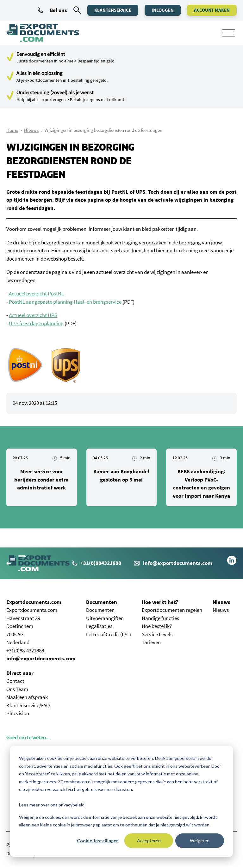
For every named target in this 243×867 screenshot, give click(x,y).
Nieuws (31, 130)
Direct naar (20, 673)
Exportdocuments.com (33, 601)
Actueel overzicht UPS (33, 315)
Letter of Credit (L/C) (108, 634)
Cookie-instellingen (98, 840)
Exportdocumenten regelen (172, 609)
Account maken (212, 10)
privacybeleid (71, 804)
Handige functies (160, 618)
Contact (15, 680)
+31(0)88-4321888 (25, 650)
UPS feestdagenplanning (36, 323)
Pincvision (17, 713)
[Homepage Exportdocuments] (42, 33)
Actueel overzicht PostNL (36, 293)
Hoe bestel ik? (157, 626)
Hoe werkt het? (160, 601)
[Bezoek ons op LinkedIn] (232, 563)
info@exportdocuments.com (177, 563)
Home (12, 130)
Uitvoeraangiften (105, 618)
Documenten (101, 601)
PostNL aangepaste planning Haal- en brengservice (65, 301)
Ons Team (17, 689)
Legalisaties (99, 626)
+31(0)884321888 (100, 563)
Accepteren (149, 840)
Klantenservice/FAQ (28, 705)
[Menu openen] (229, 33)
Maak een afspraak (27, 697)
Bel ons (58, 10)
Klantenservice (112, 10)
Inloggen (163, 10)
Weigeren (199, 840)
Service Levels (157, 634)
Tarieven (151, 642)
